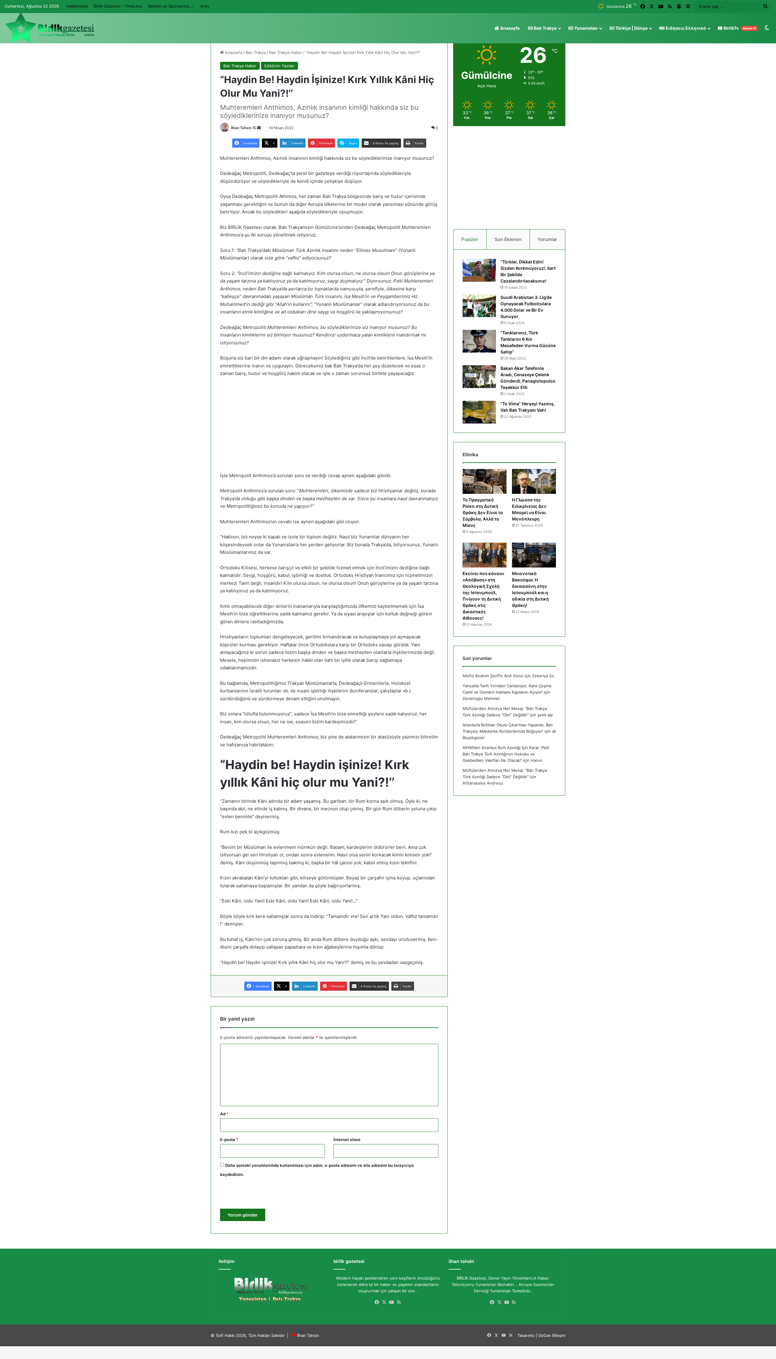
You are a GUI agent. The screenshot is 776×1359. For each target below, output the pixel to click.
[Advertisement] (329, 427)
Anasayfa (509, 28)
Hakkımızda (77, 6)
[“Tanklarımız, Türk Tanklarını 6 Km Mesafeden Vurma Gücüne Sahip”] (479, 341)
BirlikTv (739, 28)
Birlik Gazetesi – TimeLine (118, 6)
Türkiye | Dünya (630, 28)
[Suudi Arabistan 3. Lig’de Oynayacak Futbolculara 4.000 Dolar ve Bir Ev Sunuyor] (479, 305)
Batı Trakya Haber (285, 52)
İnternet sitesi (346, 1139)
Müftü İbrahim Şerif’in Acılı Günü (493, 675)
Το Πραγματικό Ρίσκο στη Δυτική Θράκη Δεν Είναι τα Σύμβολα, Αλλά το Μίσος (483, 512)
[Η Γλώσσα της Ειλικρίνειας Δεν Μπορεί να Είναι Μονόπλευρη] (534, 481)
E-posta (229, 1139)
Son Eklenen (508, 239)
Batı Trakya (545, 28)
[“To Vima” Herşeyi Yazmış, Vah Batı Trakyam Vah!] (479, 412)
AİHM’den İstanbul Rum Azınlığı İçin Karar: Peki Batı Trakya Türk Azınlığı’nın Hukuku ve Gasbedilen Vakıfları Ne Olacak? (506, 754)
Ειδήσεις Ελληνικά (685, 28)
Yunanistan (585, 28)
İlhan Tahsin (241, 128)
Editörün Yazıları (279, 65)
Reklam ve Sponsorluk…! (171, 6)
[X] (384, 1302)
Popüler (469, 239)
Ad (224, 1113)
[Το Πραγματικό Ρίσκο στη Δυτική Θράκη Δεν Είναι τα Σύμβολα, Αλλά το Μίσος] (485, 481)
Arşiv (204, 6)
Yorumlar (547, 239)
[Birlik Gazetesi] (50, 27)
